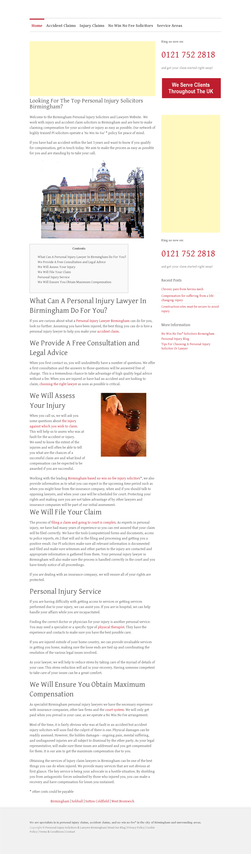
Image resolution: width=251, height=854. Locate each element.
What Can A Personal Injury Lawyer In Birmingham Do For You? (82, 257)
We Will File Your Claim (54, 272)
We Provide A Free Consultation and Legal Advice (72, 262)
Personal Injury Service (54, 277)
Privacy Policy (136, 827)
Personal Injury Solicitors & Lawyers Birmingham (75, 827)
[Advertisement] (93, 68)
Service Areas (169, 25)
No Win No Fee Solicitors (130, 25)
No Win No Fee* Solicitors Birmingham (187, 334)
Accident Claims (61, 25)
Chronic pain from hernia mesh (182, 289)
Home (37, 25)
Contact (70, 831)
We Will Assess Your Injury (56, 267)
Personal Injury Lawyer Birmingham (103, 321)
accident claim (108, 331)
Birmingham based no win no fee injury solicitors (104, 478)
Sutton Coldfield (97, 801)
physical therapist (111, 627)
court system (114, 710)
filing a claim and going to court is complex (83, 522)
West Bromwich (122, 801)
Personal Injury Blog (175, 339)
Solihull (77, 801)
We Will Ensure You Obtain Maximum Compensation (74, 282)
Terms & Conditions (51, 831)
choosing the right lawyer (58, 384)
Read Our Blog (116, 827)
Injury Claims (92, 25)
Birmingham (60, 801)
